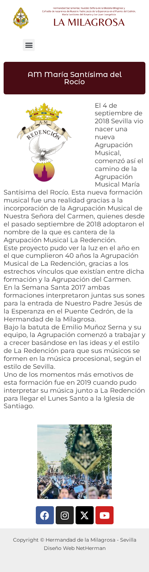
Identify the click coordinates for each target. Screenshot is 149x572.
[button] (29, 45)
